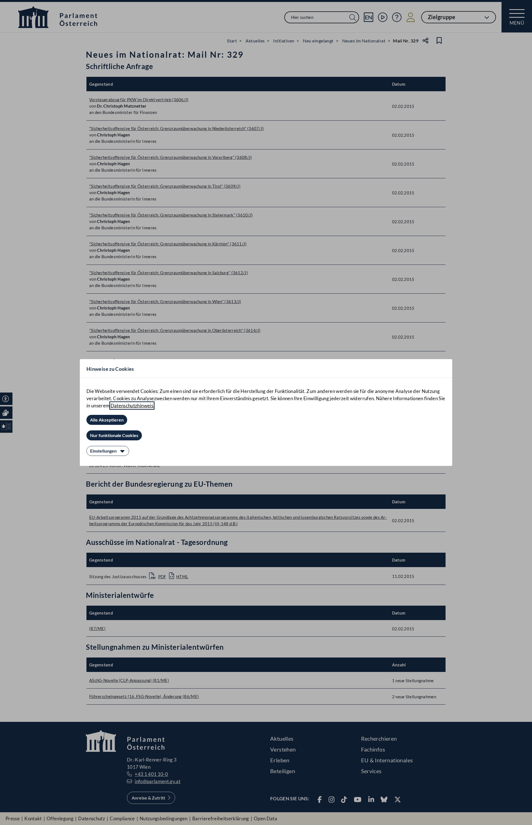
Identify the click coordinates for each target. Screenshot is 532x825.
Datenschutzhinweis (132, 405)
